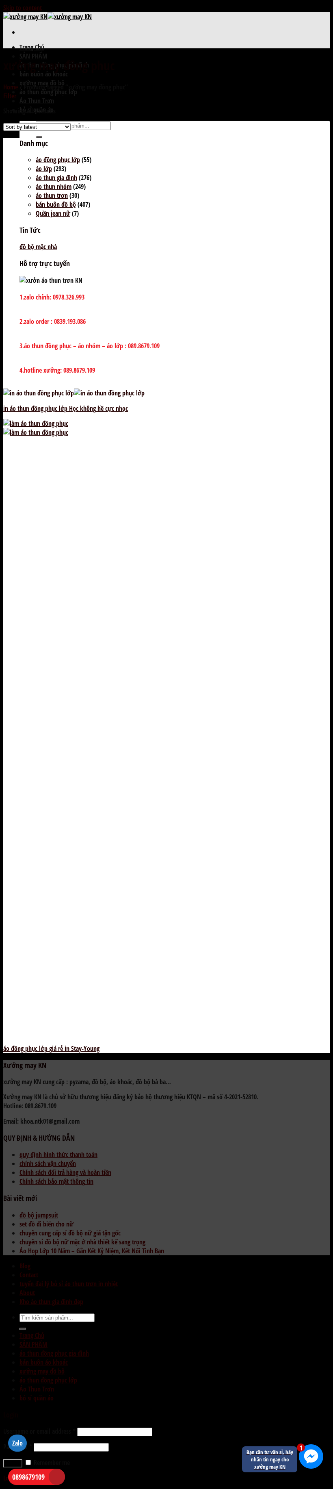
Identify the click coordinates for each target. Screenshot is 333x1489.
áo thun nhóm (53, 186)
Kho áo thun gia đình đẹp (51, 1301)
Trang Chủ (31, 47)
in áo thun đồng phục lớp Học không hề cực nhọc (65, 408)
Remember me (51, 1462)
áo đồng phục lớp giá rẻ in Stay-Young (51, 1048)
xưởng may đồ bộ (42, 1371)
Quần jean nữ (53, 213)
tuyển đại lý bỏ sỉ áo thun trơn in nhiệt (68, 1283)
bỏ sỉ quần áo (36, 1397)
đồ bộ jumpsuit (38, 1215)
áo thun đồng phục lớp (48, 91)
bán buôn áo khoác (43, 73)
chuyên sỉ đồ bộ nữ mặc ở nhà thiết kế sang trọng (82, 1241)
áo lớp (44, 168)
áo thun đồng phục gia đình (54, 1353)
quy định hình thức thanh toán (58, 1154)
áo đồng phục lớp (58, 159)
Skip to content (22, 7)
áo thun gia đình (56, 177)
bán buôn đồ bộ (56, 204)
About (27, 1292)
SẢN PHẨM (33, 56)
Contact (28, 1274)
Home (10, 86)
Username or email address (39, 1431)
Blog (24, 1265)
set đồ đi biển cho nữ (46, 1224)
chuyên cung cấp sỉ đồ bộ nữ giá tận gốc (70, 1233)
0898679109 (28, 1477)
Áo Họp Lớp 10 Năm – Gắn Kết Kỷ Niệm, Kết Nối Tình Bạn (91, 1250)
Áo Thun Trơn (36, 100)
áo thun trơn (52, 195)
